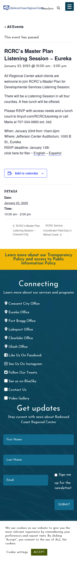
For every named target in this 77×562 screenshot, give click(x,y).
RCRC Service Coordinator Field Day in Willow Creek (57, 230)
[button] (58, 8)
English (39, 153)
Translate (47, 8)
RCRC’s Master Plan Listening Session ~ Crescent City (26, 230)
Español (55, 153)
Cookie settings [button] (17, 552)
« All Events (14, 26)
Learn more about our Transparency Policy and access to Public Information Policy (38, 259)
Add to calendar (26, 173)
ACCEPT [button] (39, 552)
